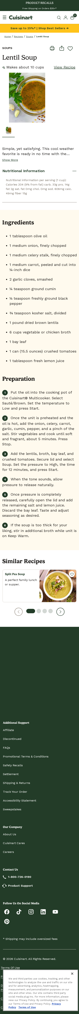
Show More (10, 160)
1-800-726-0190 (19, 877)
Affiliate (8, 730)
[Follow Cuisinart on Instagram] (31, 911)
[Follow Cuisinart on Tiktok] (18, 911)
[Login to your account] (65, 17)
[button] (19, 612)
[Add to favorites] (70, 48)
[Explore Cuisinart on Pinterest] (6, 921)
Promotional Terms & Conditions (26, 756)
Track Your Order (15, 791)
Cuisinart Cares (14, 843)
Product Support (20, 885)
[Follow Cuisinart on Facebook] (6, 911)
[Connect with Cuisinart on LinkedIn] (43, 911)
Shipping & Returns (16, 783)
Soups (29, 36)
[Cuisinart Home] (21, 17)
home (7, 36)
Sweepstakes (12, 809)
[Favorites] (72, 574)
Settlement (11, 774)
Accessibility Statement (19, 800)
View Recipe (64, 67)
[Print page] (52, 48)
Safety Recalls (13, 765)
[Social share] (61, 48)
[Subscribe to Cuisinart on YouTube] (55, 911)
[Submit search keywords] (59, 17)
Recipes (18, 36)
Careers (8, 852)
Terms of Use (10, 967)
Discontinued (12, 739)
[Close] (72, 974)
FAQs (6, 747)
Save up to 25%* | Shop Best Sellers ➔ (39, 28)
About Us (9, 834)
